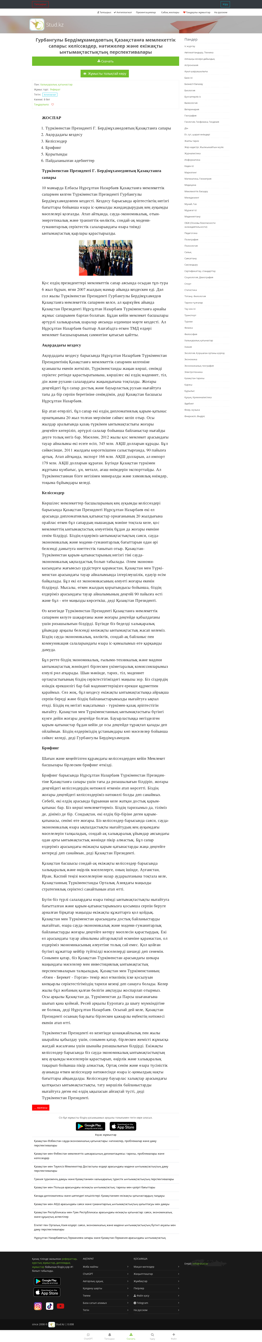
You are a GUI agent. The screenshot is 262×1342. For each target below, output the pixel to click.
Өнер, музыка (192, 409)
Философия (190, 334)
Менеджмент (191, 197)
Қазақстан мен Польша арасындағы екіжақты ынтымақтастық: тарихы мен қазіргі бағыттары (94, 1187)
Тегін (86, 1310)
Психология (191, 245)
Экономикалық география (199, 365)
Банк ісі (188, 77)
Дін (186, 128)
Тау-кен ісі (190, 308)
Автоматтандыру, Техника (198, 52)
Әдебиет (189, 403)
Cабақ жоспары (170, 12)
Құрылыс (189, 390)
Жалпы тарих (191, 140)
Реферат (55, 89)
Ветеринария (191, 109)
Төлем (86, 1295)
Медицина (190, 185)
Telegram (142, 1303)
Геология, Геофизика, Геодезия (201, 121)
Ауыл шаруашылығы (196, 71)
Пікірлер (139, 1288)
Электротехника (193, 372)
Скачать (107, 61)
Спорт (187, 283)
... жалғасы (40, 1107)
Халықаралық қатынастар (56, 84)
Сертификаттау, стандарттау (200, 271)
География (190, 115)
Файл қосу (142, 1295)
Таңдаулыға (41, 104)
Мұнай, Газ (190, 204)
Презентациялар (146, 12)
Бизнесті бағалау (193, 84)
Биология (189, 90)
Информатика (192, 159)
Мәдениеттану (192, 216)
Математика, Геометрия (197, 178)
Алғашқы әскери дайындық (199, 58)
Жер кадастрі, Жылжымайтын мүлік (204, 147)
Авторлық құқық (93, 1281)
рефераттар (69, 1259)
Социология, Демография (198, 277)
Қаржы (188, 384)
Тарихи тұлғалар (193, 302)
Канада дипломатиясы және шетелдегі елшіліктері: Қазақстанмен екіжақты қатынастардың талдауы (99, 1196)
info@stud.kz (200, 1263)
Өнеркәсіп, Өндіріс (194, 416)
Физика (188, 327)
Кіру (225, 4)
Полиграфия (191, 239)
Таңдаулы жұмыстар (198, 12)
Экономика (190, 359)
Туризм (188, 321)
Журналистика (192, 153)
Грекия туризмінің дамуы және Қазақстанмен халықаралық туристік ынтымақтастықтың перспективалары (104, 1179)
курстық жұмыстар (43, 1262)
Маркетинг (190, 172)
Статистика (190, 290)
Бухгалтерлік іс (192, 96)
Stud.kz (55, 24)
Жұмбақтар (140, 1281)
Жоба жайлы (90, 1266)
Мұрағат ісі (190, 210)
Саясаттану (190, 258)
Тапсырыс (40, 4)
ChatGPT (88, 1273)
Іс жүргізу (189, 46)
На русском (220, 12)
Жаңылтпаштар (143, 1273)
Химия (188, 346)
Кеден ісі (189, 166)
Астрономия (191, 65)
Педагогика (190, 233)
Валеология (190, 102)
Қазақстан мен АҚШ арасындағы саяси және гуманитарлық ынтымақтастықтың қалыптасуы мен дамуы (101, 1204)
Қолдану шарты (92, 1288)
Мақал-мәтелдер (144, 1266)
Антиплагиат (124, 12)
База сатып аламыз (95, 1303)
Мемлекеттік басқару (196, 191)
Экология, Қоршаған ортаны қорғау (204, 353)
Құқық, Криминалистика (198, 397)
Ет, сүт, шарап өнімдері (197, 134)
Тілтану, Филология (195, 296)
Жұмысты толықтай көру (106, 73)
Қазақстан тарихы (194, 378)
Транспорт (190, 315)
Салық (187, 252)
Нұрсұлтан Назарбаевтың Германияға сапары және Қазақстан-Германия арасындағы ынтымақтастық (100, 1238)
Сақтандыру (191, 264)
